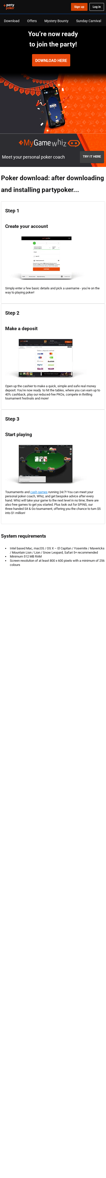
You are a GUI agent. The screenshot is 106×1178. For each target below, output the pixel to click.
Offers (32, 21)
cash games (39, 492)
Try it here (92, 156)
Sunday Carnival (88, 21)
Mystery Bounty (56, 21)
